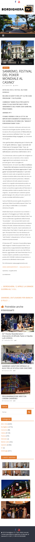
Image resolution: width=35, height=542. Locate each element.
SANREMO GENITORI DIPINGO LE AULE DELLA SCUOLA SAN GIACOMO (17, 367)
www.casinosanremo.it (10, 267)
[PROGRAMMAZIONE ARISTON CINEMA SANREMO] (15, 376)
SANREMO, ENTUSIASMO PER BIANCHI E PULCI (17, 299)
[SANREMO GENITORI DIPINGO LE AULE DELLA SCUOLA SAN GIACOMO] (17, 346)
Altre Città (4, 424)
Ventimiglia (4, 451)
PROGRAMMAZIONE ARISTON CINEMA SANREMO (14, 397)
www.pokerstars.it (25, 267)
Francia (3, 436)
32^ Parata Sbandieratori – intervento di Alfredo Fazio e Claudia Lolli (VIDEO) (17, 336)
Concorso (4, 430)
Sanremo (6, 68)
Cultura (3, 433)
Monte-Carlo (5, 442)
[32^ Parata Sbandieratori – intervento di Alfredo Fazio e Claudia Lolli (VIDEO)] (17, 315)
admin (16, 85)
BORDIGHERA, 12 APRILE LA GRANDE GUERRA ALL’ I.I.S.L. (17, 287)
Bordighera (4, 427)
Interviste (4, 439)
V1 (2, 448)
